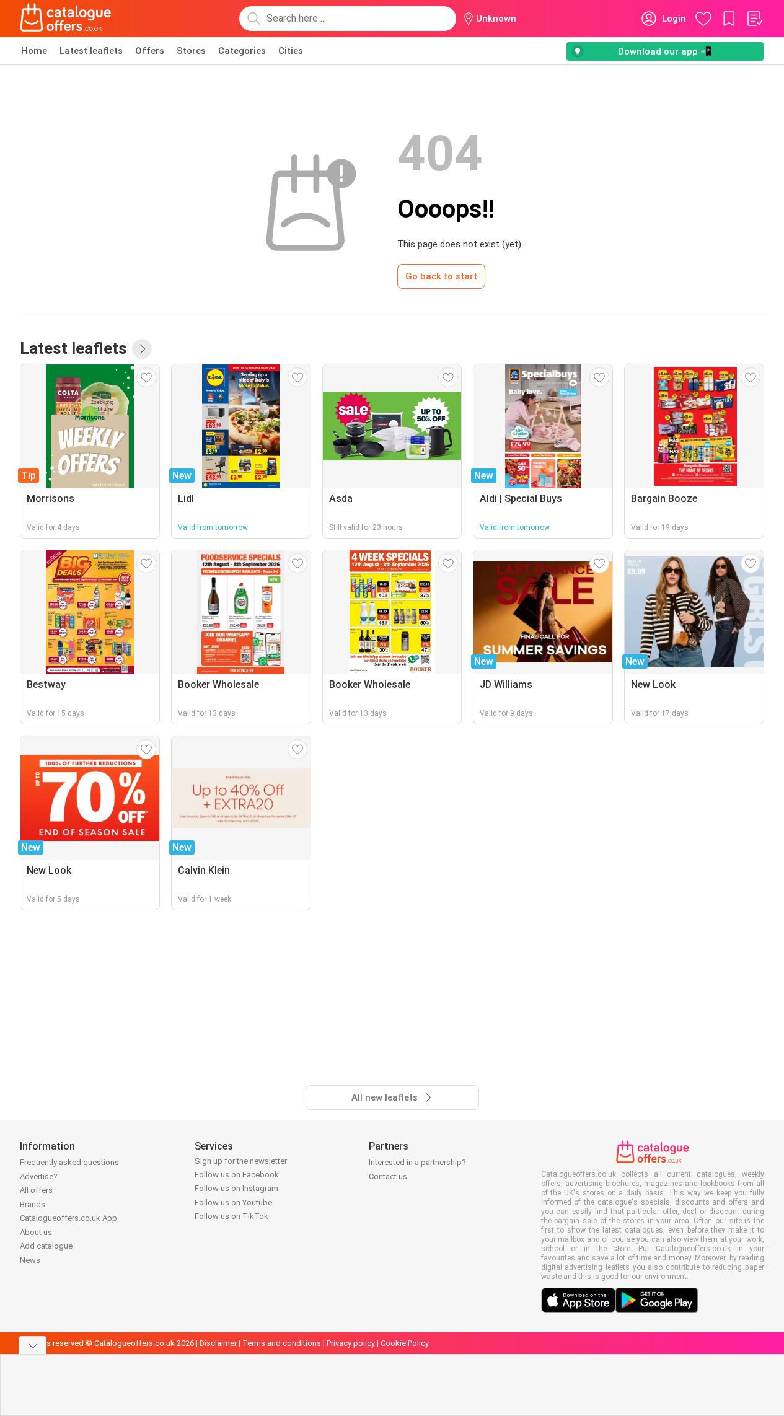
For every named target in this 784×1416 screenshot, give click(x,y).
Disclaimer (218, 1343)
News (30, 1260)
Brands (32, 1204)
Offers (149, 50)
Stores (191, 50)
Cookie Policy (405, 1343)
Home (34, 50)
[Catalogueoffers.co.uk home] (66, 18)
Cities (290, 50)
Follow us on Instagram (236, 1188)
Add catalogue (46, 1246)
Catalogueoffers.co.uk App (68, 1218)
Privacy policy (351, 1343)
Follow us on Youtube (233, 1202)
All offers (36, 1190)
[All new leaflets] (142, 349)
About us (36, 1232)
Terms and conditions (281, 1343)
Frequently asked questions (69, 1162)
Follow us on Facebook (237, 1174)
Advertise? (39, 1176)
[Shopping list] (754, 19)
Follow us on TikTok (231, 1216)
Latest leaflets (91, 50)
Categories (242, 50)
